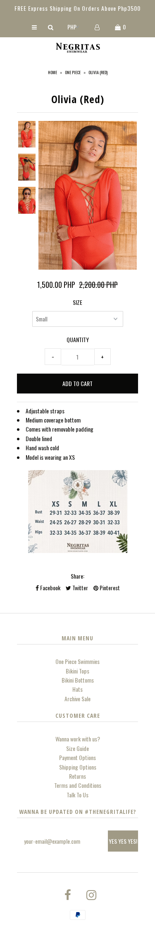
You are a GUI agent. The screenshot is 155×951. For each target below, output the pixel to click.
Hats (77, 689)
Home (52, 72)
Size (77, 302)
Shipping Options (77, 767)
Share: (77, 576)
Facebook (49, 587)
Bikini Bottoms (78, 680)
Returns (77, 776)
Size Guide (77, 748)
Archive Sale (77, 698)
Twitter (79, 587)
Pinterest (109, 587)
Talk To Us (77, 794)
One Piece (73, 72)
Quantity (78, 339)
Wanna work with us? (77, 738)
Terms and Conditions (77, 785)
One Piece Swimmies (77, 661)
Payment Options (77, 757)
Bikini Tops (77, 670)
